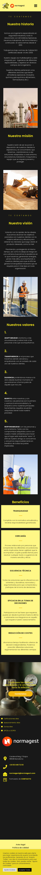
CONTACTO (26, 779)
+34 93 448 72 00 (16, 765)
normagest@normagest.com (22, 773)
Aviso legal (20, 844)
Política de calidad (20, 847)
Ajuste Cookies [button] (9, 870)
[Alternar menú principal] (36, 6)
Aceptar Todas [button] (24, 870)
